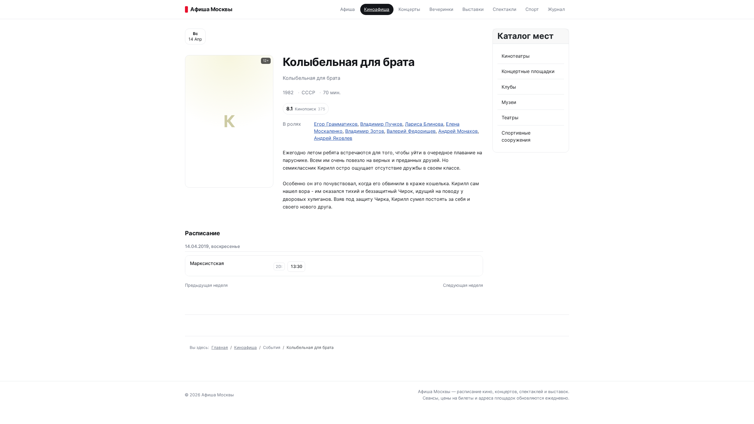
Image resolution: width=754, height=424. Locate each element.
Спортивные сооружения (516, 136)
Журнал (556, 9)
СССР (308, 92)
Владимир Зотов (364, 131)
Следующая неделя (463, 285)
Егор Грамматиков (336, 124)
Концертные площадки (528, 71)
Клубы (509, 87)
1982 (288, 92)
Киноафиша (376, 9)
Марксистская (207, 263)
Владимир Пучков (381, 124)
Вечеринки (441, 9)
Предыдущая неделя (206, 285)
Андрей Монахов (458, 131)
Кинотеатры (516, 56)
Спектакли (504, 9)
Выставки (473, 9)
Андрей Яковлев (333, 138)
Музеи (509, 102)
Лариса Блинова (424, 124)
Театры (510, 117)
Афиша (347, 9)
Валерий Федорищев (411, 131)
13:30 (296, 266)
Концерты (409, 9)
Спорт (532, 9)
